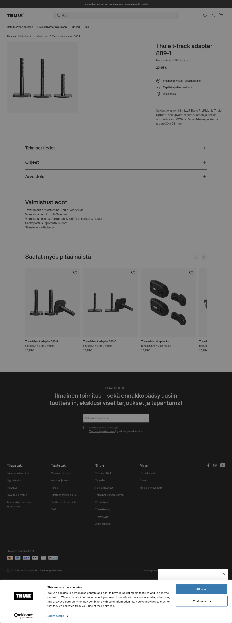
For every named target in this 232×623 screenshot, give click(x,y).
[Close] (224, 574)
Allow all (201, 589)
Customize (199, 601)
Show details (55, 615)
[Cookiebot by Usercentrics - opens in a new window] (23, 616)
